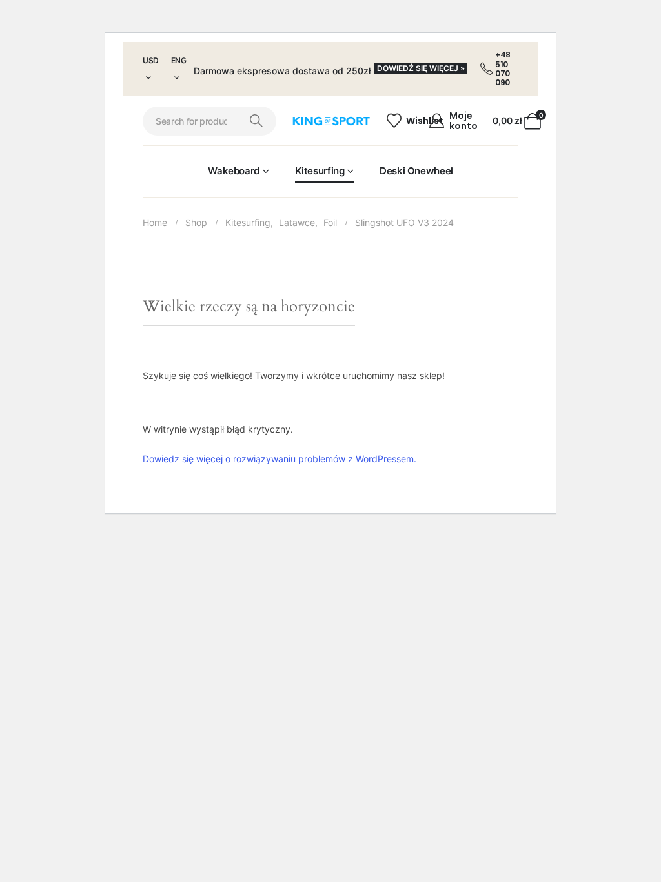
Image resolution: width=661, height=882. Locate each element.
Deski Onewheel (416, 171)
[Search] (256, 121)
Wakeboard (233, 171)
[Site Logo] (330, 121)
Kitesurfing (320, 171)
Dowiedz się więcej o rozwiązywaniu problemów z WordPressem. (279, 458)
